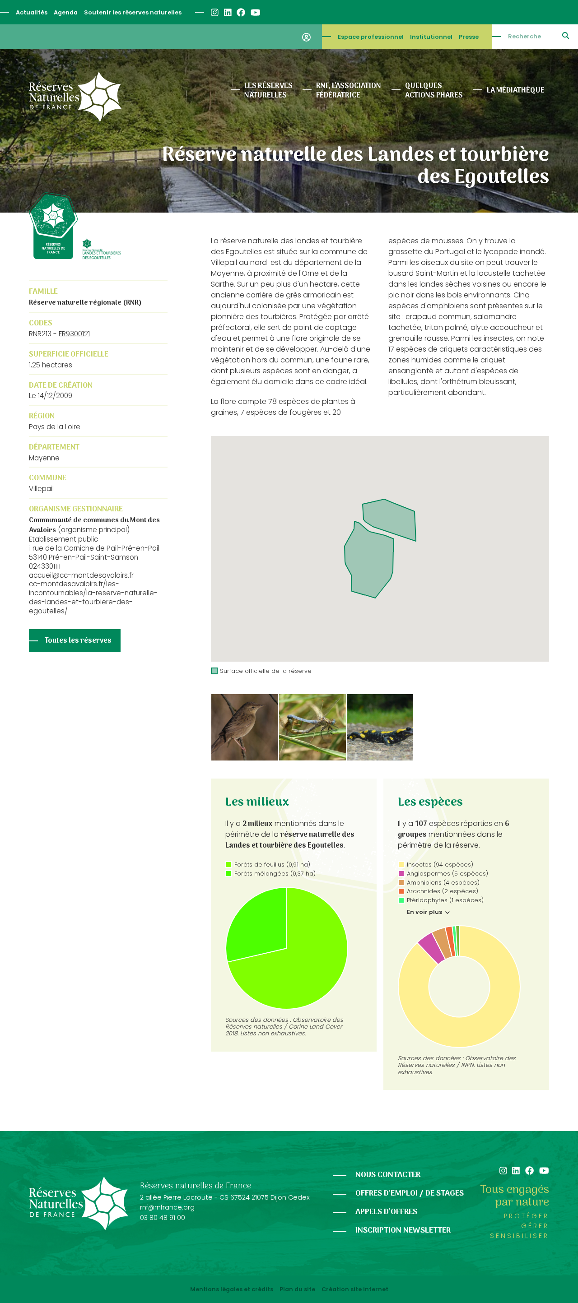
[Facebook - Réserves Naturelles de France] (240, 12)
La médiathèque (516, 91)
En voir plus (425, 912)
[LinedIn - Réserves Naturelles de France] (227, 12)
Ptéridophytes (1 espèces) (445, 900)
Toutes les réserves (78, 641)
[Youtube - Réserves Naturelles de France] (254, 12)
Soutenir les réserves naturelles (133, 12)
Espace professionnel (371, 37)
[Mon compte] (306, 36)
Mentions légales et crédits (231, 1289)
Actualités (31, 12)
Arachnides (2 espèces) (442, 891)
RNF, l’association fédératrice (348, 91)
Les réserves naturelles (268, 91)
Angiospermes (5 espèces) (447, 873)
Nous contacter (387, 1175)
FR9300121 (74, 334)
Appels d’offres (386, 1212)
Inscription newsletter (403, 1230)
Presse (469, 37)
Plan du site (297, 1289)
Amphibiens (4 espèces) (443, 882)
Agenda (66, 12)
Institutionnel (431, 37)
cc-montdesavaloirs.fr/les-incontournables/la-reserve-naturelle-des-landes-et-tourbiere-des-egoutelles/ (93, 597)
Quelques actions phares (434, 91)
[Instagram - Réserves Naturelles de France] (214, 12)
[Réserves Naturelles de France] (75, 97)
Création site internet (355, 1289)
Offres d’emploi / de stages (409, 1193)
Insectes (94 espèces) (440, 864)
